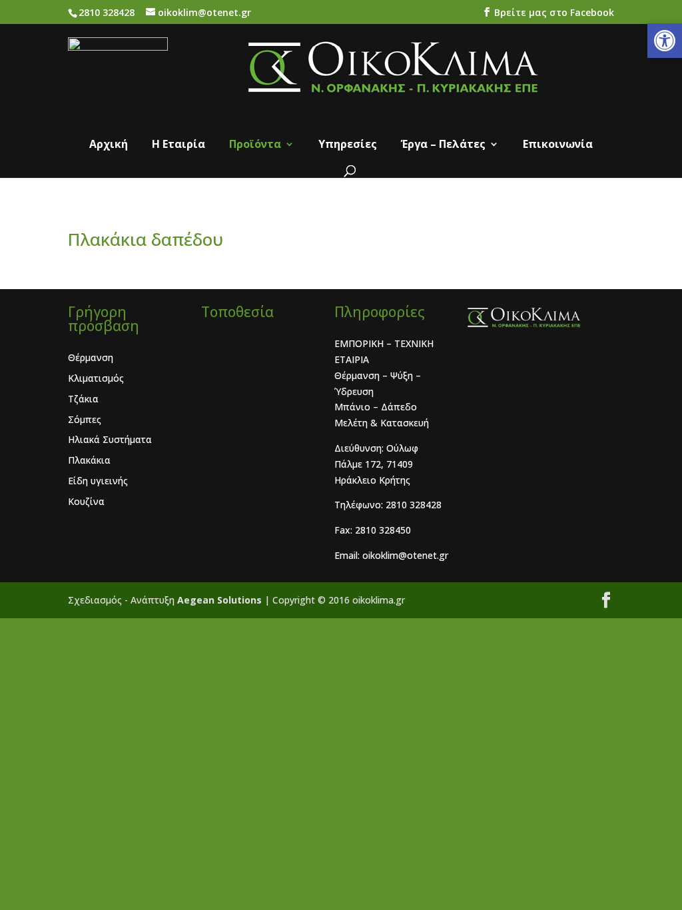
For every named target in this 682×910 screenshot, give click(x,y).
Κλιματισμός (96, 378)
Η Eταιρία (178, 145)
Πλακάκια (89, 460)
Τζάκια (83, 398)
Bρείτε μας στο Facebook (554, 12)
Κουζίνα (86, 501)
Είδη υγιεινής (98, 480)
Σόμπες (84, 419)
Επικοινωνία (558, 145)
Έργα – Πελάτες (443, 145)
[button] (664, 40)
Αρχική (108, 145)
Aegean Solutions (220, 600)
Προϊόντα (255, 145)
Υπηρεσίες (347, 145)
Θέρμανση (90, 357)
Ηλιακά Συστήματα (110, 439)
